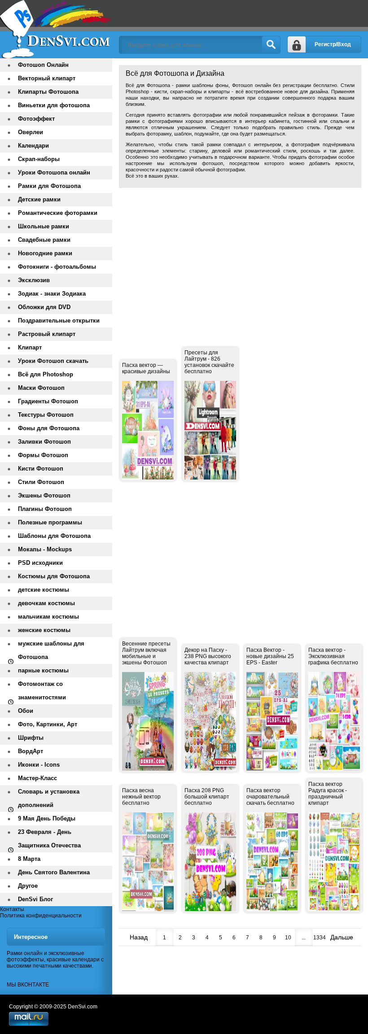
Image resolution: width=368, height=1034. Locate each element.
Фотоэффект (36, 118)
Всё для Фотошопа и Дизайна (56, 29)
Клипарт (30, 347)
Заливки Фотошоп (44, 441)
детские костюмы (43, 589)
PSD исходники (40, 562)
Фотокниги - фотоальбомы (57, 266)
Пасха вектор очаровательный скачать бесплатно (270, 796)
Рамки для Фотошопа (49, 186)
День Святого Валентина (54, 872)
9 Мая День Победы (46, 818)
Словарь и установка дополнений (48, 798)
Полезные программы (50, 522)
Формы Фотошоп (43, 455)
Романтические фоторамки (57, 212)
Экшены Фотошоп (44, 495)
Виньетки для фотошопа (54, 105)
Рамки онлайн (25, 953)
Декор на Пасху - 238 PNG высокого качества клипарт (207, 656)
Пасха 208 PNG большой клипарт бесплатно (206, 796)
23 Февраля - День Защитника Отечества (49, 839)
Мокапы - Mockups (45, 549)
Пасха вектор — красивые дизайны (146, 368)
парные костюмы (43, 670)
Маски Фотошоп (41, 387)
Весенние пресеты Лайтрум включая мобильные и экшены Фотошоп (146, 653)
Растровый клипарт (46, 334)
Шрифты (31, 737)
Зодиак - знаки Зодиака (52, 293)
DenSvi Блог (35, 899)
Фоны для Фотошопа (48, 428)
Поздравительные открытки (59, 320)
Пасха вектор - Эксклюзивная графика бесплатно (333, 656)
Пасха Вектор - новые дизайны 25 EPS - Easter (270, 656)
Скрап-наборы (39, 159)
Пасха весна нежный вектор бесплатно (141, 796)
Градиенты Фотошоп (48, 401)
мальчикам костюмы (48, 616)
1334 (319, 937)
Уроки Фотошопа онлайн (54, 172)
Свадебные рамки (44, 239)
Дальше (341, 937)
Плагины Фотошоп (45, 509)
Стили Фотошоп (41, 482)
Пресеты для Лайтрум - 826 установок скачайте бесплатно (209, 362)
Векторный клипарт (46, 78)
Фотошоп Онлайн (43, 64)
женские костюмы (44, 630)
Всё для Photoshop (45, 374)
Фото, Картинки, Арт (47, 724)
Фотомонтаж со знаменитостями (42, 691)
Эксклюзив (34, 280)
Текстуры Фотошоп (46, 414)
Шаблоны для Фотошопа (54, 535)
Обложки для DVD (44, 307)
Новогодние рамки (45, 253)
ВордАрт (30, 751)
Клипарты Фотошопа (48, 91)
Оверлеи (30, 132)
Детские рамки (39, 199)
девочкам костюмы (46, 603)
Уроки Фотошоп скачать (53, 361)
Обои (25, 710)
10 (288, 937)
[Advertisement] (243, 257)
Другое (28, 885)
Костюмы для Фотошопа (54, 576)
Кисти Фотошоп (40, 468)
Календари (33, 145)
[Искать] (271, 45)
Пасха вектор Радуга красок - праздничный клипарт (327, 793)
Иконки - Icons (39, 764)
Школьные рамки (43, 226)
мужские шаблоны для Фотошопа (51, 650)
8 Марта (29, 858)
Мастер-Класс (37, 778)
